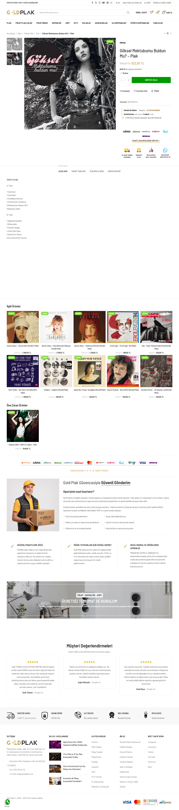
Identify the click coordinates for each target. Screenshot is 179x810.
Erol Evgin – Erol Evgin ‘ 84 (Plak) (123, 345)
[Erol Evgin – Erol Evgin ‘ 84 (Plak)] (123, 327)
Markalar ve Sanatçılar (100, 786)
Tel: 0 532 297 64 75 (17, 769)
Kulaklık (95, 761)
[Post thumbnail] (55, 745)
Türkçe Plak (28, 33)
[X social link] (96, 3)
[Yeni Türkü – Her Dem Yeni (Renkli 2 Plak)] (23, 371)
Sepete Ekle (151, 79)
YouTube (151, 757)
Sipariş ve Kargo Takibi (129, 781)
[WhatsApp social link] (111, 3)
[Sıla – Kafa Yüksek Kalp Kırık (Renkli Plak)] (156, 327)
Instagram (152, 742)
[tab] (63, 170)
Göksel (123, 42)
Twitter (151, 752)
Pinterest (152, 761)
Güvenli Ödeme (126, 752)
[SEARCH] (128, 12)
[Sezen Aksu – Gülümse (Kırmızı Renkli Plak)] (90, 327)
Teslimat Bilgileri (126, 761)
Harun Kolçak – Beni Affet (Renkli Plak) (123, 389)
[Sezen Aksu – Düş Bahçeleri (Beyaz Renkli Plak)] (56, 327)
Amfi (93, 771)
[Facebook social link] (92, 3)
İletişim (123, 786)
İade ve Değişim (126, 767)
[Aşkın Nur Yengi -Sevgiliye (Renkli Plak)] (90, 371)
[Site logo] (21, 12)
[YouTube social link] (103, 3)
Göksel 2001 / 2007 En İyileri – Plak (23, 444)
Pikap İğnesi (96, 757)
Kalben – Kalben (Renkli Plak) (56, 389)
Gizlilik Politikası (126, 747)
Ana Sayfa (11, 33)
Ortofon (95, 742)
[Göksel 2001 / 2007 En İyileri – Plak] (23, 426)
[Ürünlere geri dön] (167, 33)
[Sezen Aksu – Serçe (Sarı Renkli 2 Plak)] (23, 327)
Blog (150, 767)
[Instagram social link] (99, 3)
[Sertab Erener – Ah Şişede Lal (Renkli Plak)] (156, 371)
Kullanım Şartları (126, 757)
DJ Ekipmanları (98, 781)
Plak (19, 33)
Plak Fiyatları (97, 747)
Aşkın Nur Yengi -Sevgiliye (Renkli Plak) (89, 389)
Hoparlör (95, 767)
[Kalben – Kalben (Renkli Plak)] (56, 371)
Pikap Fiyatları (97, 752)
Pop (37, 33)
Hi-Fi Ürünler (97, 776)
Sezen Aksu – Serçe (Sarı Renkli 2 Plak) (23, 345)
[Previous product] (164, 33)
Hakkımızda (124, 771)
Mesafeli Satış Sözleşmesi (130, 742)
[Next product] (170, 33)
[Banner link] (89, 599)
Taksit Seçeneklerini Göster (145, 140)
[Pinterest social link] (107, 3)
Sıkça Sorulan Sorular (128, 776)
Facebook (152, 747)
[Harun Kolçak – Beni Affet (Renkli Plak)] (123, 371)
